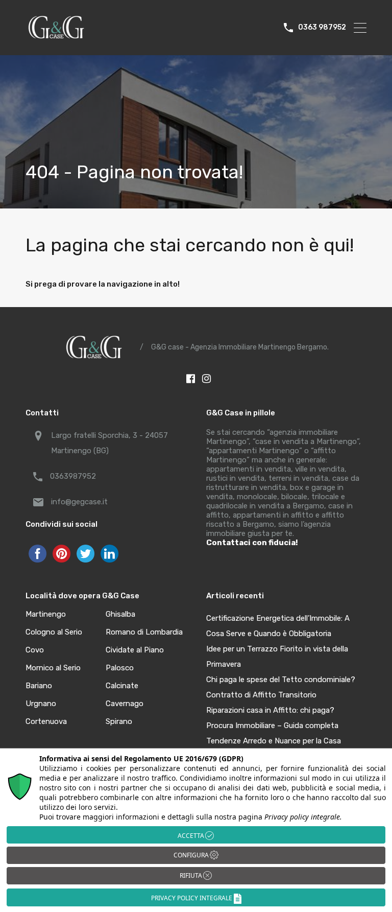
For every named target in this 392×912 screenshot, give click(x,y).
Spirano (119, 722)
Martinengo (46, 614)
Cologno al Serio (54, 632)
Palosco (120, 668)
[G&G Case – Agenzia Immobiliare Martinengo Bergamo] (56, 37)
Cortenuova (46, 722)
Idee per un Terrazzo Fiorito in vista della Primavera (277, 656)
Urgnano (41, 704)
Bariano (39, 686)
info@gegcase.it (79, 501)
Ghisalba (120, 614)
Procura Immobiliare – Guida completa (272, 725)
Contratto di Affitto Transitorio (261, 694)
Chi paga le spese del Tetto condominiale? (280, 679)
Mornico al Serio (53, 668)
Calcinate (122, 686)
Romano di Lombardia (144, 632)
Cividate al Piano (135, 650)
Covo (35, 650)
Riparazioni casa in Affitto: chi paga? (270, 710)
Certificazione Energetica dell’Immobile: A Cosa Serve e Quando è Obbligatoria (278, 626)
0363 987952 (322, 28)
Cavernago (124, 704)
